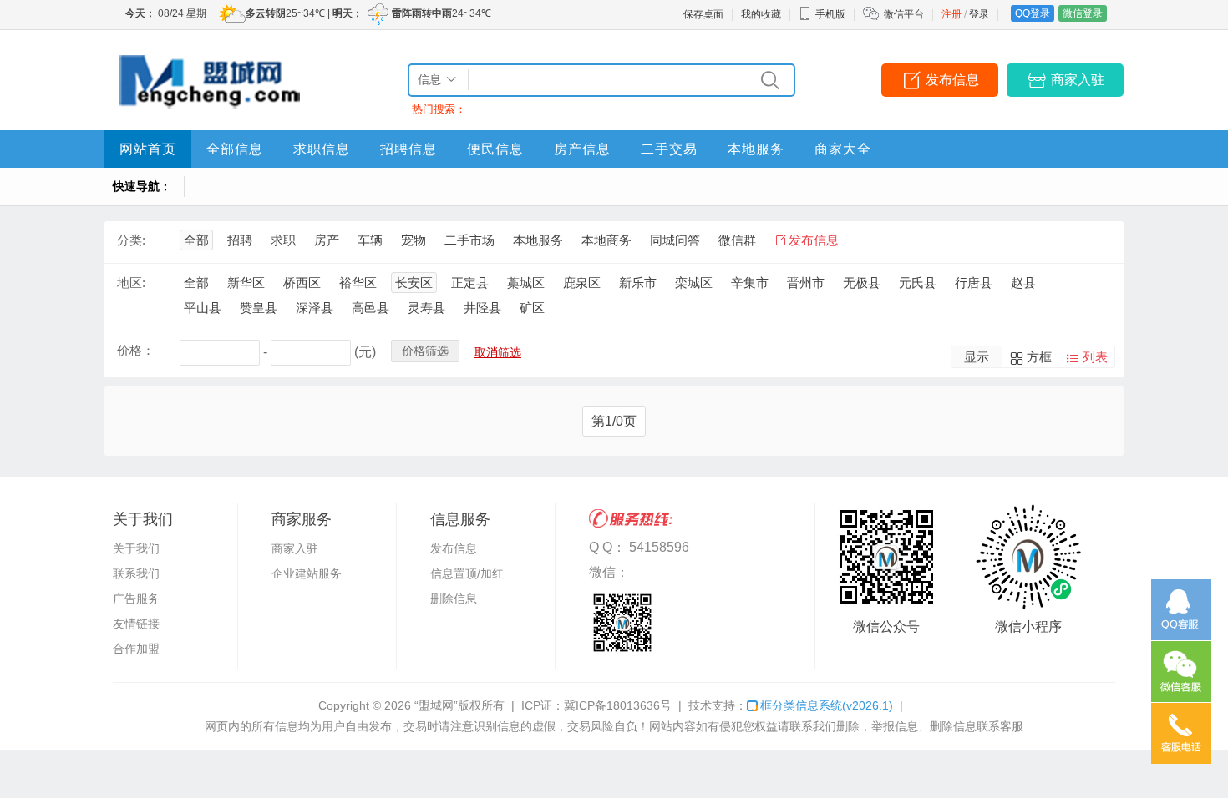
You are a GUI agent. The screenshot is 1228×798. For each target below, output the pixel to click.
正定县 (470, 282)
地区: (131, 282)
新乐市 (638, 282)
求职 (283, 240)
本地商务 (606, 240)
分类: (131, 240)
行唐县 (973, 282)
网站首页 (147, 149)
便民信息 (495, 149)
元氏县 (917, 282)
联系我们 (136, 573)
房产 (326, 240)
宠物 (413, 240)
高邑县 (370, 308)
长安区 (414, 282)
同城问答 (675, 240)
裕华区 (358, 282)
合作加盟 (136, 648)
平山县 (202, 308)
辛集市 (750, 282)
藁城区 (526, 282)
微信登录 (1083, 13)
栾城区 (694, 282)
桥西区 (302, 282)
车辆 (370, 240)
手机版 (830, 14)
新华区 (246, 282)
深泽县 (314, 308)
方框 (1039, 357)
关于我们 (136, 548)
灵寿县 (426, 308)
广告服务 (136, 598)
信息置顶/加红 (467, 573)
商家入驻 (1077, 80)
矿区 (532, 308)
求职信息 (321, 149)
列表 (1095, 357)
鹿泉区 (582, 282)
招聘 (239, 240)
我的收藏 (761, 14)
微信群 (737, 240)
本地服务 (756, 149)
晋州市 (806, 282)
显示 (976, 357)
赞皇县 (258, 308)
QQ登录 (1032, 13)
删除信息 (453, 598)
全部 (196, 240)
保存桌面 (703, 14)
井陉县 (482, 308)
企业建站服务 (306, 573)
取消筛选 (497, 352)
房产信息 (582, 149)
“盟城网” (436, 705)
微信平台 (904, 14)
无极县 (861, 282)
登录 (979, 14)
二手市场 (469, 240)
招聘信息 (408, 149)
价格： (136, 350)
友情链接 (136, 623)
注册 (951, 14)
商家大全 (842, 149)
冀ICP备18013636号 (618, 705)
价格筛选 (425, 350)
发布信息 (952, 80)
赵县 (1023, 282)
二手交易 (669, 149)
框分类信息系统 (826, 705)
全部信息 (234, 149)
